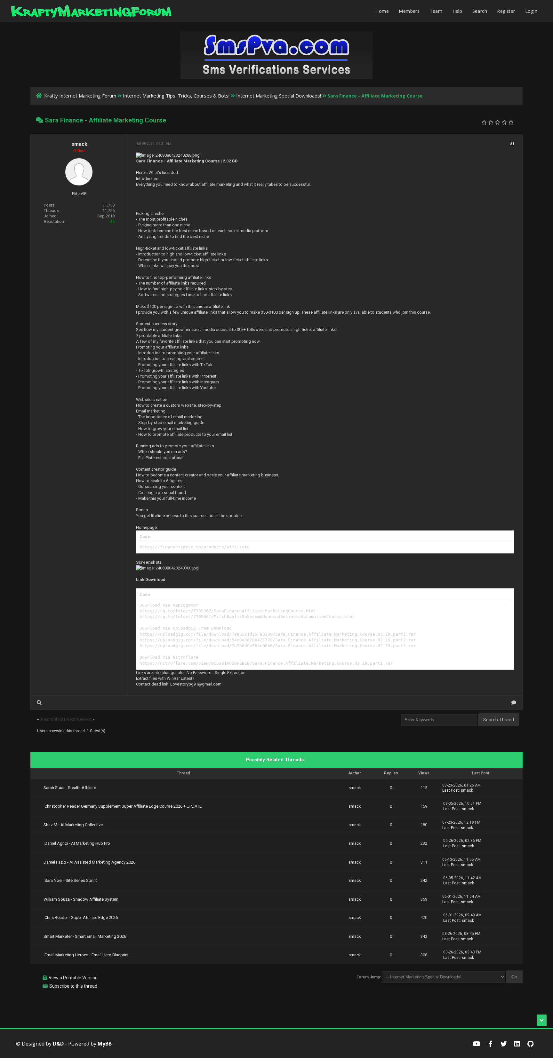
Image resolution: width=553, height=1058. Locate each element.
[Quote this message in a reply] (513, 702)
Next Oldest (51, 719)
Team (436, 11)
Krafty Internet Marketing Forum (80, 95)
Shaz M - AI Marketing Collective (73, 824)
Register (506, 11)
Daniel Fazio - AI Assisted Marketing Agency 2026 (89, 862)
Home (382, 11)
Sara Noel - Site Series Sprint (70, 880)
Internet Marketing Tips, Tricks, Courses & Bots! (176, 95)
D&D (58, 1043)
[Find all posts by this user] (39, 702)
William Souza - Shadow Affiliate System (81, 899)
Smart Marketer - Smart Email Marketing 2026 (85, 936)
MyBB (105, 1043)
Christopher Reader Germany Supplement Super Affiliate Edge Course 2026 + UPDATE (123, 806)
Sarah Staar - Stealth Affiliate (70, 787)
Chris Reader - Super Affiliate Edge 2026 (81, 917)
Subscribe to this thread (73, 986)
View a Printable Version (73, 977)
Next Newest (79, 719)
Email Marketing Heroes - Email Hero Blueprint (86, 954)
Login (531, 11)
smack (79, 144)
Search (479, 11)
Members (409, 11)
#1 (512, 144)
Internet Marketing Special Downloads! (278, 95)
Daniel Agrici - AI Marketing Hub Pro (77, 843)
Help (457, 11)
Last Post (450, 790)
